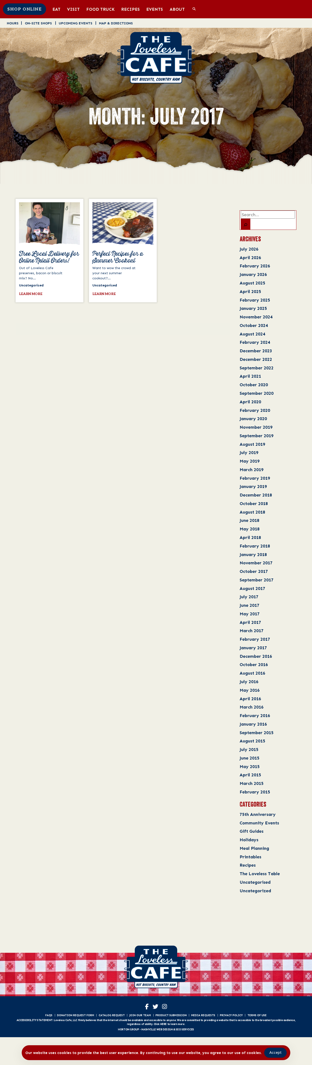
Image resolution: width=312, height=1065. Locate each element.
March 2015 (251, 783)
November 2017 (256, 562)
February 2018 (255, 545)
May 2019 (250, 461)
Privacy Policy (231, 1015)
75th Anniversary (258, 814)
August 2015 (252, 740)
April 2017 (250, 622)
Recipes (130, 9)
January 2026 (253, 274)
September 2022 (256, 367)
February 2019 (255, 478)
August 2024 (252, 333)
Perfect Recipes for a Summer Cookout (117, 257)
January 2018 (253, 554)
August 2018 (252, 512)
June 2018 (249, 520)
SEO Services (185, 1029)
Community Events (259, 822)
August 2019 (252, 444)
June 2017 (249, 605)
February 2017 (255, 639)
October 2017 (254, 571)
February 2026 (255, 265)
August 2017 (252, 588)
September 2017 (256, 579)
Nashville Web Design (157, 1029)
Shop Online (24, 9)
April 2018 (250, 537)
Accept (275, 1052)
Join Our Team (140, 1015)
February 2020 (255, 410)
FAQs (48, 1015)
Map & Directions (116, 23)
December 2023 (256, 350)
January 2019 (253, 486)
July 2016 (249, 681)
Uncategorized (255, 890)
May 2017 (250, 613)
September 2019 (256, 435)
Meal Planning (254, 848)
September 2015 (256, 732)
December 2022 (256, 359)
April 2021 (250, 376)
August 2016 (252, 673)
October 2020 (254, 384)
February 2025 (255, 300)
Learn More (30, 294)
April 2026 (250, 257)
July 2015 (249, 749)
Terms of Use (257, 1015)
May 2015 (250, 766)
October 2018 (254, 503)
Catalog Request (112, 1015)
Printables (250, 856)
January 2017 (253, 647)
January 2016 (253, 724)
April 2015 (250, 774)
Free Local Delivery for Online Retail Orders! (49, 257)
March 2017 (251, 630)
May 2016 (250, 690)
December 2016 (256, 656)
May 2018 (250, 528)
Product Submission (171, 1015)
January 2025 (253, 308)
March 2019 (251, 469)
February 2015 (255, 791)
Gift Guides (251, 831)
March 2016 (251, 707)
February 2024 (255, 342)
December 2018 (256, 494)
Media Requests (203, 1015)
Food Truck (100, 9)
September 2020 (256, 393)
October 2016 (254, 664)
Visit (73, 9)
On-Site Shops (38, 23)
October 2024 (254, 325)
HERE (163, 1024)
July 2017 (249, 596)
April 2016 (250, 698)
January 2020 (253, 418)
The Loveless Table (260, 873)
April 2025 (250, 291)
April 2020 (250, 401)
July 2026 (249, 249)
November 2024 (256, 316)
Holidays (249, 839)
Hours (13, 23)
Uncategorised (255, 882)
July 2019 (249, 452)
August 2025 (252, 282)
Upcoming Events (75, 23)
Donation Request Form (75, 1015)
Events (154, 9)
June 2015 (249, 758)
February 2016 (255, 715)
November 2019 (256, 427)
